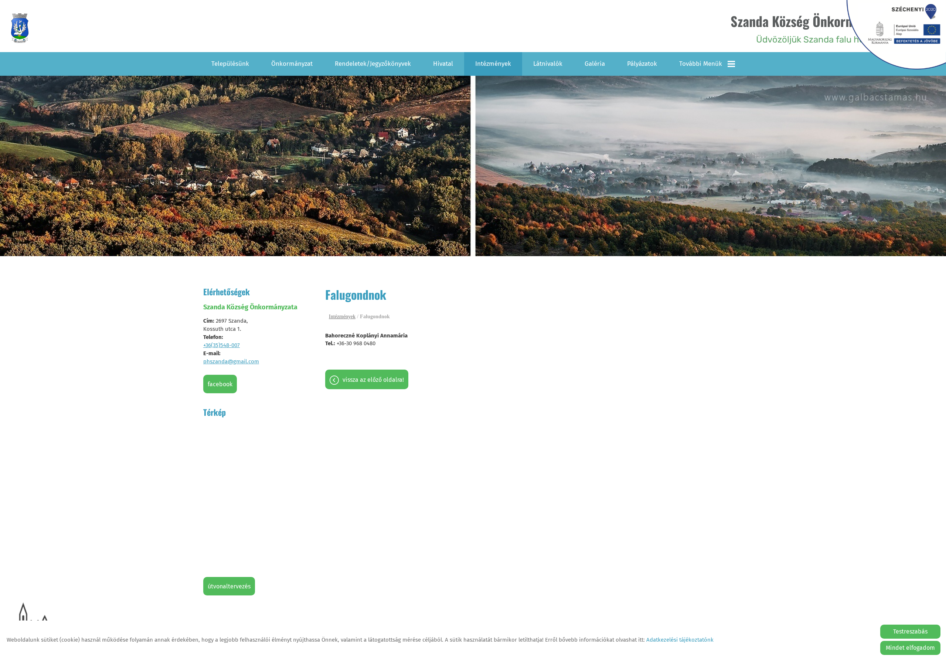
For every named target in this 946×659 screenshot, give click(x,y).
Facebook (220, 384)
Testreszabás (910, 631)
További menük (700, 64)
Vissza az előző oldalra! (373, 379)
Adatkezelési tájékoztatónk (680, 639)
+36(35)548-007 (221, 345)
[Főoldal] (19, 28)
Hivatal (443, 64)
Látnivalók (547, 64)
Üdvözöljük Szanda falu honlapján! (814, 28)
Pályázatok (642, 64)
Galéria (595, 64)
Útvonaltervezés (229, 586)
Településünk (230, 64)
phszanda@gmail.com (231, 361)
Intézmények (493, 64)
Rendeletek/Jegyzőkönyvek (373, 64)
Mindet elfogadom (910, 647)
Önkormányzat (292, 64)
